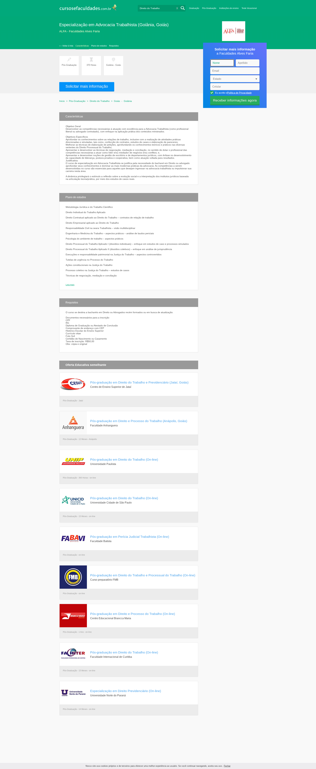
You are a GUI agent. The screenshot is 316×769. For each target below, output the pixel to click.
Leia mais (70, 285)
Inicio (62, 101)
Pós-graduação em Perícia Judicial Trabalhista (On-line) (129, 536)
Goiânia (128, 101)
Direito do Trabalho (100, 101)
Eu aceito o (233, 92)
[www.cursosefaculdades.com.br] (88, 8)
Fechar (227, 766)
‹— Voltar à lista (66, 46)
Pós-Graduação (209, 8)
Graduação (194, 8)
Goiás (117, 101)
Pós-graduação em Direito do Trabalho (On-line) (124, 459)
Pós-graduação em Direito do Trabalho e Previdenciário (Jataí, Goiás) (139, 382)
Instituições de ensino (229, 8)
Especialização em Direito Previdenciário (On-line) (125, 691)
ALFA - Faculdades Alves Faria (79, 31)
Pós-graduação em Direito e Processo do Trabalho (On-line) (132, 614)
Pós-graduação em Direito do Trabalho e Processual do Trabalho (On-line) (142, 575)
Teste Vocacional (249, 8)
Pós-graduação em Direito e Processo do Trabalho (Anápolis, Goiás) (138, 421)
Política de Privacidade (239, 92)
